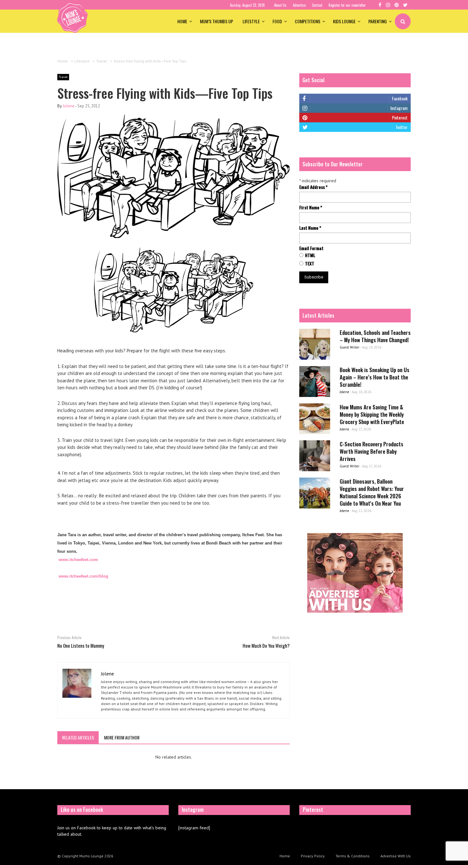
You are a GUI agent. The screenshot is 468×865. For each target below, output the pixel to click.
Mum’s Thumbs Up (216, 21)
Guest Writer (349, 347)
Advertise (299, 5)
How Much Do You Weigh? (266, 645)
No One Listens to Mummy (80, 645)
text (309, 263)
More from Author (121, 737)
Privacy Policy (313, 856)
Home (182, 21)
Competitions (307, 21)
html (310, 255)
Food (277, 21)
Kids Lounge (344, 21)
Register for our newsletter (347, 5)
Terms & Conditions (353, 856)
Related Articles (78, 737)
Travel (63, 77)
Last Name (310, 228)
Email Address (313, 187)
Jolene (68, 106)
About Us (280, 5)
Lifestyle (251, 21)
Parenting (377, 21)
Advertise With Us (395, 856)
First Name (310, 207)
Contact (317, 5)
